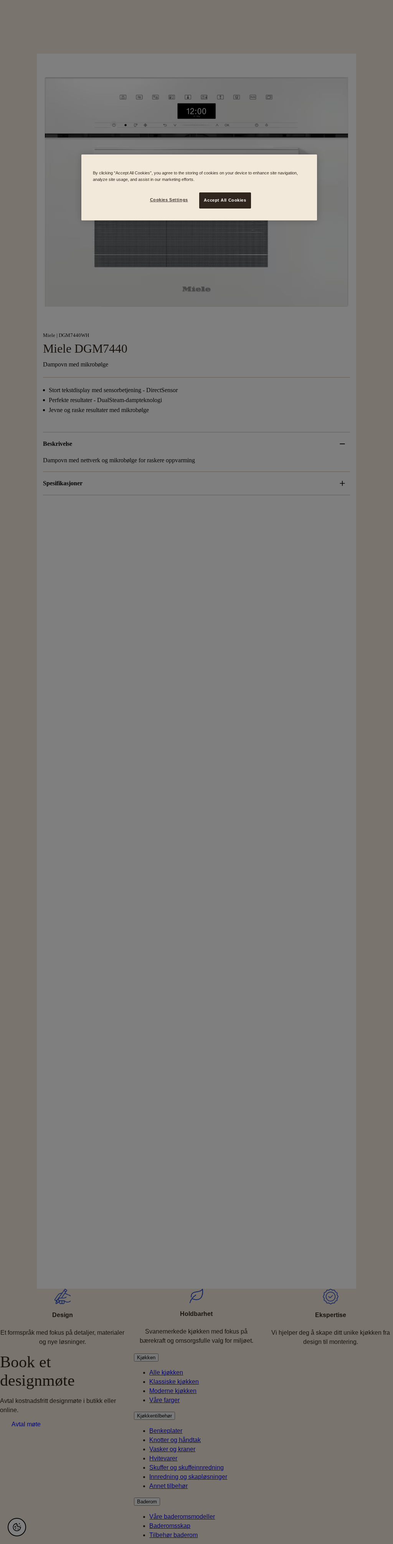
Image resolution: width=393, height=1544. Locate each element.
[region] (199, 187)
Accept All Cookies (225, 200)
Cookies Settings (169, 199)
